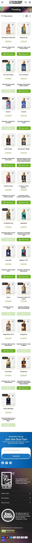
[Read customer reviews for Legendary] (24, 229)
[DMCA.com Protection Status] (14, 531)
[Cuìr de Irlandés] (8, 66)
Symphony (23, 371)
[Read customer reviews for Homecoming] (8, 192)
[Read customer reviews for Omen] (8, 303)
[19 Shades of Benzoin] (8, 29)
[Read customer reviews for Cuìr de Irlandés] (8, 81)
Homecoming (8, 186)
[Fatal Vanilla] (8, 140)
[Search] (26, 2)
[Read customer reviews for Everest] (24, 118)
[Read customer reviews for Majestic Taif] (24, 266)
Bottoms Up (23, 37)
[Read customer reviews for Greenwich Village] (24, 155)
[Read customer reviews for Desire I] (8, 118)
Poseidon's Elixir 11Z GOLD (23, 298)
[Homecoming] (8, 177)
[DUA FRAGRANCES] (16, 2)
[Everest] (24, 103)
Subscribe (16, 456)
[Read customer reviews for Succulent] (8, 378)
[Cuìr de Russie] (24, 66)
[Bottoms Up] (24, 29)
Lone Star (8, 260)
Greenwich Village (24, 149)
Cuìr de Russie (23, 75)
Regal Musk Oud (8, 334)
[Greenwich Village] (24, 140)
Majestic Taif (24, 260)
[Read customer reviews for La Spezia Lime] (8, 229)
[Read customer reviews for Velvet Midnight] (8, 415)
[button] (30, 2)
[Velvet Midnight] (8, 400)
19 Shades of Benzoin (8, 37)
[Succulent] (8, 363)
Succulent (8, 371)
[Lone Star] (8, 252)
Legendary (23, 223)
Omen (8, 297)
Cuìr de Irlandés (8, 75)
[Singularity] (24, 326)
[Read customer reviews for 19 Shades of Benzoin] (8, 44)
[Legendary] (24, 214)
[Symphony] (24, 363)
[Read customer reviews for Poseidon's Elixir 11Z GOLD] (24, 303)
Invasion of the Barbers (23, 186)
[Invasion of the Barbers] (24, 177)
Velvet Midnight (8, 408)
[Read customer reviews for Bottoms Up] (24, 44)
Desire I (8, 112)
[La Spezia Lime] (8, 214)
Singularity (23, 334)
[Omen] (8, 289)
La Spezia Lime (8, 223)
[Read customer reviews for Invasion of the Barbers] (24, 192)
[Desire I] (8, 103)
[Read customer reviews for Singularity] (24, 340)
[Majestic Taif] (24, 252)
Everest (23, 112)
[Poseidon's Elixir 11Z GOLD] (24, 289)
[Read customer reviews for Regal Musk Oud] (8, 340)
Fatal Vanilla (8, 149)
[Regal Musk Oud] (8, 326)
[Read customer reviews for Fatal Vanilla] (8, 155)
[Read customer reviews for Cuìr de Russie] (24, 81)
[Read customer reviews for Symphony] (24, 378)
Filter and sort (8, 16)
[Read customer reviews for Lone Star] (8, 266)
